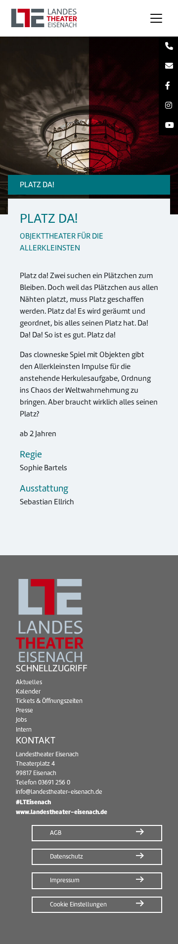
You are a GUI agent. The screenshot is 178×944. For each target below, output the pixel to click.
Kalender (28, 692)
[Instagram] (168, 106)
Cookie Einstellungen (78, 904)
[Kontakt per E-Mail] (168, 66)
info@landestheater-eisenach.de (59, 792)
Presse (24, 710)
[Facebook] (168, 86)
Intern (24, 730)
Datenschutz (66, 857)
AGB (55, 833)
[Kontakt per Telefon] (168, 46)
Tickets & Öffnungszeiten (49, 701)
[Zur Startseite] (71, 18)
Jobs (21, 720)
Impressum (65, 880)
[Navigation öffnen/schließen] (156, 18)
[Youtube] (168, 125)
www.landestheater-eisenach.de (61, 812)
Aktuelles (29, 682)
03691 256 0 (54, 782)
